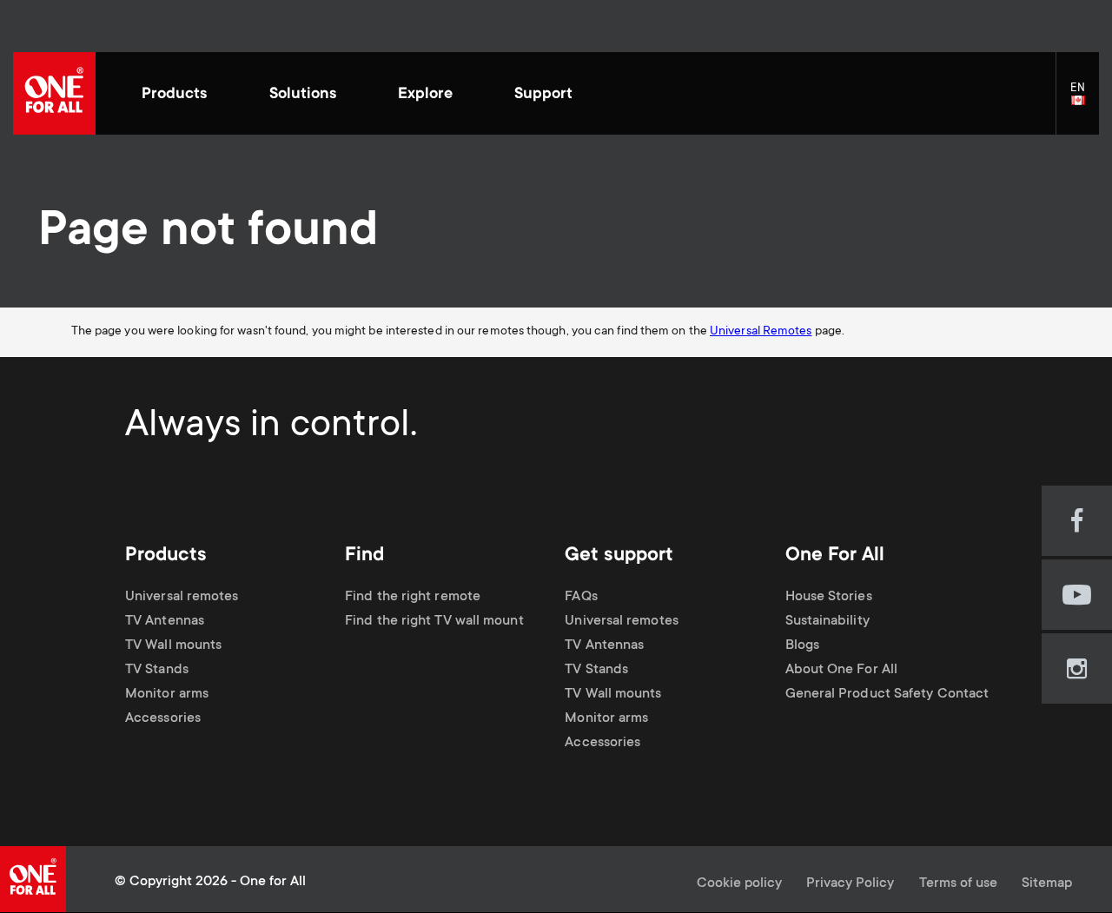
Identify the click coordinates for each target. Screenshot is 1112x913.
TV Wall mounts (173, 645)
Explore (425, 94)
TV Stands (157, 670)
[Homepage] (54, 93)
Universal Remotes (761, 332)
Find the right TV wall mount (434, 621)
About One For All (841, 670)
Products (174, 94)
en (1084, 101)
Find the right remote (412, 597)
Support (543, 94)
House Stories (828, 597)
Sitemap (1047, 884)
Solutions (302, 94)
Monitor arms (166, 694)
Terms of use (958, 884)
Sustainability (827, 621)
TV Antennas (164, 621)
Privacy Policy (850, 884)
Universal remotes (182, 597)
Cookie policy (739, 884)
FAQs (581, 597)
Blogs (802, 645)
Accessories (163, 718)
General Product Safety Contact (887, 694)
